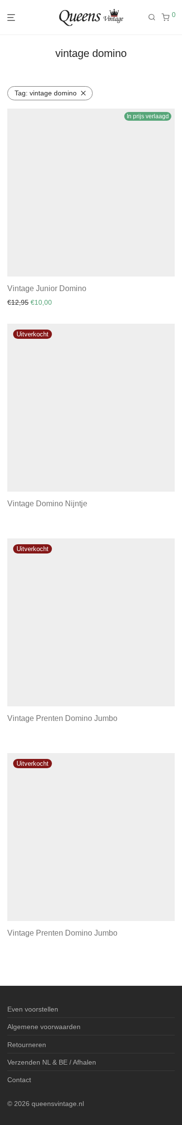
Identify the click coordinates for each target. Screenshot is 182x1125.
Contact (19, 1080)
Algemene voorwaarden (44, 1027)
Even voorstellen (32, 1009)
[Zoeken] (155, 17)
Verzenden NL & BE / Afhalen (51, 1062)
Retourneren (26, 1045)
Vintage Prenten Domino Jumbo (62, 718)
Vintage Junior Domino (46, 288)
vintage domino (46, 93)
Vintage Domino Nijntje (47, 503)
